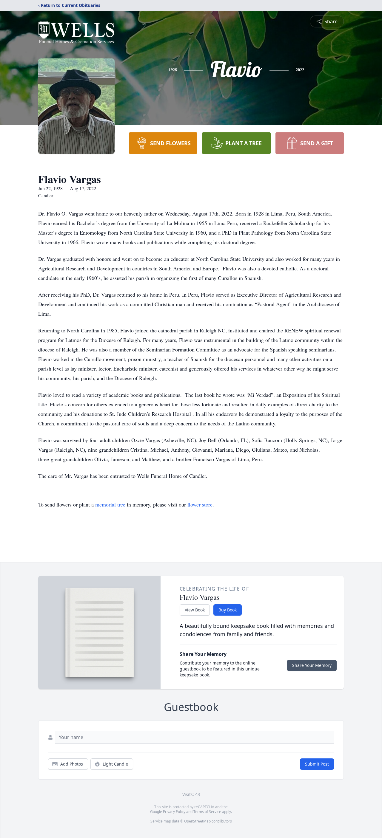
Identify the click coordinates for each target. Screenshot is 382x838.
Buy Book (227, 610)
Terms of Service (207, 811)
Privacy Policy (174, 811)
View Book (195, 610)
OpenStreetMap (197, 821)
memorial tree (110, 504)
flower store (199, 504)
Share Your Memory (312, 665)
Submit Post (317, 764)
